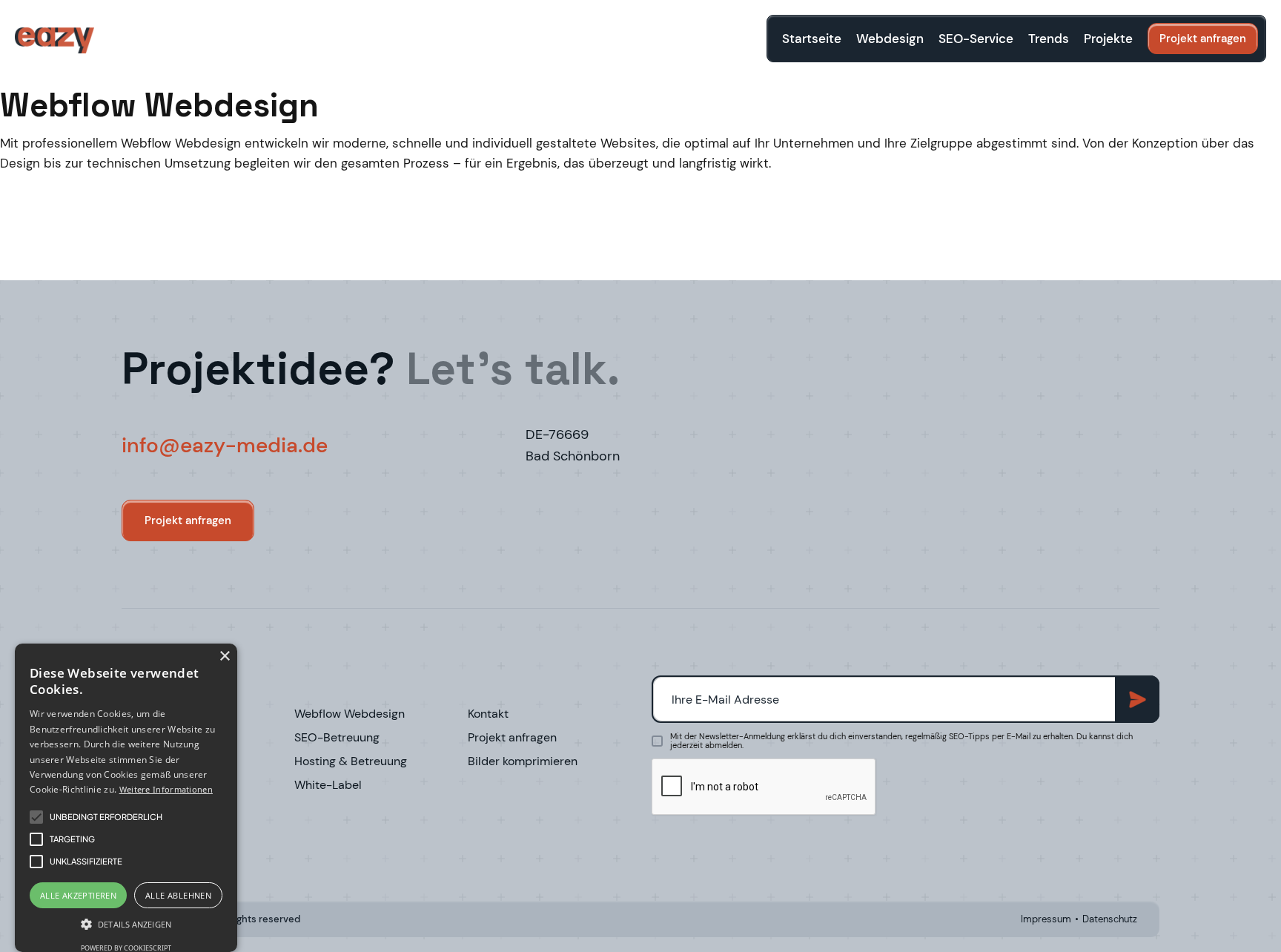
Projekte (1108, 38)
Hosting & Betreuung (350, 761)
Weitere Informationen (166, 789)
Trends (1048, 38)
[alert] (126, 798)
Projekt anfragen (1202, 38)
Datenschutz (1109, 919)
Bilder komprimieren (522, 761)
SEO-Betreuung (337, 738)
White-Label (328, 785)
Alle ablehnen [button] (178, 895)
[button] (126, 924)
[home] (54, 40)
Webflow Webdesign (349, 714)
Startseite (811, 38)
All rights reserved (257, 919)
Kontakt (488, 714)
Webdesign (890, 38)
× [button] (224, 656)
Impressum (1046, 919)
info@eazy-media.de (225, 445)
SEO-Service (976, 38)
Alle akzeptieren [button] (78, 895)
